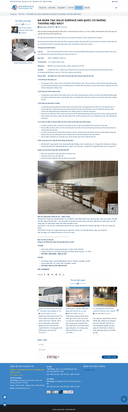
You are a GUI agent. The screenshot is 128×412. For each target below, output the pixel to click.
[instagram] (90, 370)
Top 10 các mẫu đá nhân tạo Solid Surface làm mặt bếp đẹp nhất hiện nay (26, 29)
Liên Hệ (86, 8)
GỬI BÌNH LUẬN (109, 357)
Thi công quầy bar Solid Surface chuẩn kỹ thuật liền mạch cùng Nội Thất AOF (104, 310)
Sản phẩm (61, 8)
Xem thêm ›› (43, 332)
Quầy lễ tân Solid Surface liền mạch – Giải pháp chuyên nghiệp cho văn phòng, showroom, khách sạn (50, 310)
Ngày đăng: (43, 27)
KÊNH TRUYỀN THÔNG (94, 366)
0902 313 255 (28, 1)
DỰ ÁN (70, 8)
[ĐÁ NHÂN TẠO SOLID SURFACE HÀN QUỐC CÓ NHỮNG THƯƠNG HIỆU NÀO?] (22, 8)
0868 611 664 (38, 1)
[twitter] (85, 370)
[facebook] (83, 370)
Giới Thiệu (51, 8)
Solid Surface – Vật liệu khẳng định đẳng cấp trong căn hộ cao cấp (77, 310)
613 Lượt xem (62, 27)
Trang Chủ (42, 8)
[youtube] (88, 370)
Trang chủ (13, 14)
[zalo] (94, 370)
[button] (115, 1)
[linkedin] (92, 370)
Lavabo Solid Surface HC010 (23, 63)
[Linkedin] (52, 275)
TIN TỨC (79, 8)
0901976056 (48, 1)
